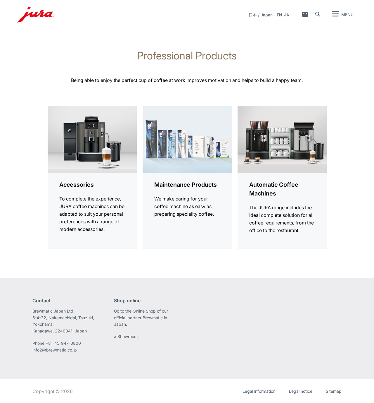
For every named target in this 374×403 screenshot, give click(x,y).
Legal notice (300, 391)
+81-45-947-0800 (63, 343)
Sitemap (334, 391)
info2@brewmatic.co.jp (54, 349)
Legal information (259, 391)
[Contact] (305, 14)
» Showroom (126, 336)
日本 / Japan (261, 14)
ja (286, 14)
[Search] (317, 14)
